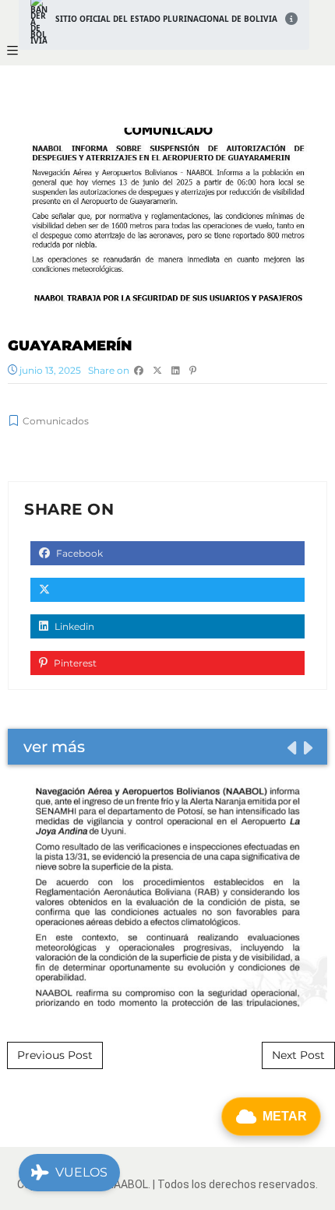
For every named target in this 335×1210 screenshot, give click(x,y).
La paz (168, 895)
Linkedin (73, 626)
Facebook (78, 553)
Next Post (298, 1055)
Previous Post (55, 1055)
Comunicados (56, 421)
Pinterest (74, 663)
